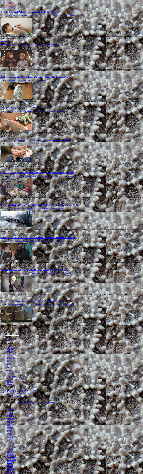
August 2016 (10, 443)
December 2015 (11, 455)
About (9, 338)
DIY (22, 80)
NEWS (9, 367)
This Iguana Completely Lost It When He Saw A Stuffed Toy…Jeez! (29, 108)
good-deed (22, 208)
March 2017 (10, 434)
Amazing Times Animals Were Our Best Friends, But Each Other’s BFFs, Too (34, 270)
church (35, 48)
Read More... (4, 41)
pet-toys (50, 111)
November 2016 (11, 440)
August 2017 (10, 427)
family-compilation (32, 15)
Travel (9, 381)
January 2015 (10, 472)
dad (14, 15)
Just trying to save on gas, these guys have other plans (21, 393)
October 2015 (10, 458)
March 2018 (10, 416)
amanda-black (18, 241)
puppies (55, 273)
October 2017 (10, 424)
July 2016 (9, 445)
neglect (52, 241)
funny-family (41, 15)
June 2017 (10, 430)
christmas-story (29, 48)
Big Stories (10, 349)
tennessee (61, 241)
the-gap (72, 304)
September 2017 (11, 425)
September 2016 (11, 442)
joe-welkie (36, 208)
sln (8, 375)
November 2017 (11, 422)
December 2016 (11, 439)
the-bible (79, 48)
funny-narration (42, 48)
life (71, 15)
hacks (31, 143)
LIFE (8, 366)
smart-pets (68, 273)
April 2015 (10, 467)
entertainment (19, 15)
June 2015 (10, 464)
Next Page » (4, 332)
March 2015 (10, 469)
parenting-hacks (80, 15)
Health (9, 363)
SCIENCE (10, 373)
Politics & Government (13, 372)
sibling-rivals (55, 176)
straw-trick (69, 176)
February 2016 (11, 452)
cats (37, 241)
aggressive (10, 111)
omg (46, 111)
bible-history (15, 48)
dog (33, 273)
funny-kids (23, 176)
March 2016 (10, 451)
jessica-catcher (56, 15)
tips (50, 143)
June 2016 (10, 446)
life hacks (38, 143)
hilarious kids (30, 176)
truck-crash (45, 208)
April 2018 (10, 415)
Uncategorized (11, 382)
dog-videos (37, 273)
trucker (57, 208)
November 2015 (11, 457)
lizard (42, 111)
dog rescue (42, 241)
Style (8, 378)
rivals (38, 176)
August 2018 (10, 409)
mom (73, 15)
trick (44, 80)
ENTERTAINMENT (13, 358)
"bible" (10, 48)
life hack (39, 80)
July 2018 (9, 410)
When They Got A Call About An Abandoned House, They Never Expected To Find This (38, 237)
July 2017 (9, 428)
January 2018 (10, 419)
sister (60, 176)
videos (66, 111)
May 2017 (10, 431)
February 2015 (11, 470)
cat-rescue (33, 241)
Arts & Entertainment (12, 348)
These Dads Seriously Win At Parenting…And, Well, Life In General (30, 12)
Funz (8, 361)
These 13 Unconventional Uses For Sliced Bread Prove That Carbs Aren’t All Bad (35, 140)
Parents (9, 369)
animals (24, 111)
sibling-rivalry (47, 176)
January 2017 (10, 437)
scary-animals (60, 111)
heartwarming (29, 208)
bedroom (13, 80)
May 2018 (10, 413)
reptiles (54, 111)
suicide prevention (59, 304)
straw (64, 176)
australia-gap (11, 304)
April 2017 (10, 433)
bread (9, 143)
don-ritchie (18, 304)
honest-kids (50, 48)
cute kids (10, 15)
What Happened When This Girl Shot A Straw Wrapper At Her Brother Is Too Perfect (37, 173)
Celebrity (9, 352)
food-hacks (27, 143)
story (59, 48)
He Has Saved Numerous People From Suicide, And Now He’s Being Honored (33, 301)
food (22, 143)
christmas (22, 48)
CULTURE (10, 355)
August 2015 (10, 461)
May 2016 (10, 448)
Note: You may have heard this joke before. (18, 396)
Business (9, 351)
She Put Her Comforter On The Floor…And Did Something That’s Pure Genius (34, 77)
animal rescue (26, 241)
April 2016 (10, 449)
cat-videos (25, 273)
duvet (25, 80)
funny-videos (48, 15)
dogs (46, 241)
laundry (33, 80)
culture (18, 143)
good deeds (16, 208)
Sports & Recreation (12, 376)
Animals (9, 346)
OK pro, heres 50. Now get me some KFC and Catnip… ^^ (23, 390)
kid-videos (64, 15)
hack (28, 80)
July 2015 (9, 463)
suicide (52, 304)
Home (9, 340)
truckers (61, 208)
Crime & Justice (11, 354)
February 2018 (11, 418)
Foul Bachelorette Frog (13, 392)
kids (68, 15)
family (25, 15)
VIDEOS (9, 384)
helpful (46, 273)
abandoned (11, 241)
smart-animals (61, 273)
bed (9, 80)
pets (52, 273)
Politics (9, 370)
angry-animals (18, 111)
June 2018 (10, 412)
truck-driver (51, 208)
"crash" (10, 208)
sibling (42, 176)
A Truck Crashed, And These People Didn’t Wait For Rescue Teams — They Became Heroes (40, 205)
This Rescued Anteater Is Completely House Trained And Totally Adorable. (35, 402)
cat (21, 273)
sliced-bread (45, 143)
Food (8, 360)
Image (9, 364)
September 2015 (11, 460)
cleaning (18, 80)
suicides (67, 304)
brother (10, 176)
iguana (36, 111)
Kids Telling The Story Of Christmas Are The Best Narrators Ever (29, 44)
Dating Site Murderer (12, 395)
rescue (56, 241)
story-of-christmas (66, 48)
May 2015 (10, 466)
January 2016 (10, 454)
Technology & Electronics (14, 379)
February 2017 (11, 436)
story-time (74, 48)
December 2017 (11, 421)
